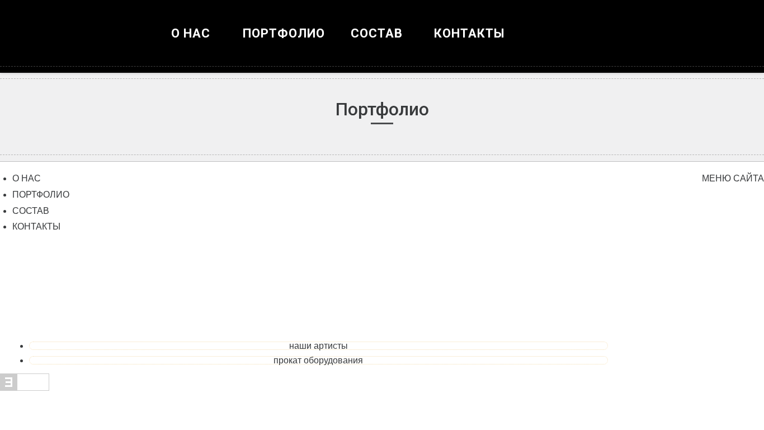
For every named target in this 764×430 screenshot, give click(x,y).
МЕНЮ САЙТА (733, 178)
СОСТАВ (30, 211)
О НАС (190, 33)
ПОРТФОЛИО (284, 33)
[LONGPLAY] (382, 45)
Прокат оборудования (318, 360)
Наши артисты (318, 345)
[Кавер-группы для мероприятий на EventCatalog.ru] (24, 387)
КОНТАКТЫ (469, 33)
